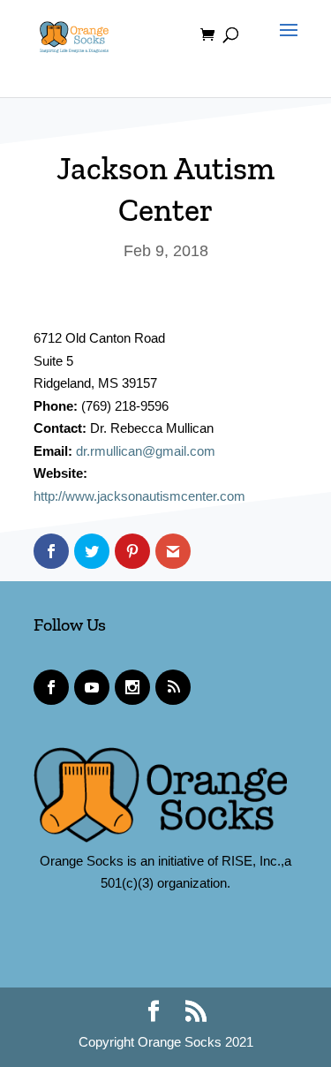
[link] (74, 34)
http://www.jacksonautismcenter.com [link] (139, 495)
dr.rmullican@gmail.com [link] (145, 450)
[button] (284, 46)
